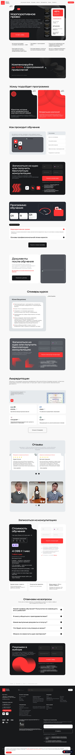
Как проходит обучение (25, 2)
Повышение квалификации (38, 698)
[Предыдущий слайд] (36, 474)
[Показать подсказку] (47, 9)
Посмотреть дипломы (21, 277)
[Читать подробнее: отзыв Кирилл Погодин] (17, 468)
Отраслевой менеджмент (24, 711)
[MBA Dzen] (7, 713)
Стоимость (54, 2)
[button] (55, 167)
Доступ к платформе (53, 137)
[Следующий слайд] (39, 474)
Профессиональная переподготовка (37, 697)
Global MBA (21, 700)
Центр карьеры (63, 700)
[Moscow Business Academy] (5, 2)
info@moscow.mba (6, 699)
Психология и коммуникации (25, 710)
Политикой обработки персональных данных (33, 749)
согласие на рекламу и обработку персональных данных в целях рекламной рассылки (51, 190)
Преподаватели (44, 2)
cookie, (28, 748)
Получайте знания (53, 141)
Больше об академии (37, 430)
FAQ (47, 709)
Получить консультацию (52, 178)
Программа (33, 2)
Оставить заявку (20, 34)
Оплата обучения (63, 701)
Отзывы (49, 2)
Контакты (62, 696)
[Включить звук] (26, 502)
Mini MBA (21, 699)
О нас (47, 696)
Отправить (58, 731)
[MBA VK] (3, 713)
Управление (21, 706)
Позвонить (71, 2)
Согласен (8, 752)
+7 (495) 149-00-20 (6, 707)
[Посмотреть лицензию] (12, 400)
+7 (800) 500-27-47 (6, 704)
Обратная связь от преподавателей (56, 148)
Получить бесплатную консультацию (50, 354)
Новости (62, 697)
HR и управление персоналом (25, 715)
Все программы (22, 696)
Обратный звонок (6, 710)
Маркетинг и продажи (23, 714)
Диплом (38, 2)
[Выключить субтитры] (23, 502)
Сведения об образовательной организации (52, 698)
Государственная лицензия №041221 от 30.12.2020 (29, 720)
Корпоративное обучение (38, 701)
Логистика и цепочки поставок (39, 706)
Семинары (35, 702)
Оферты (55, 555)
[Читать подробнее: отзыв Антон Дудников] (43, 468)
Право (20, 709)
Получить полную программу (37, 244)
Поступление (51, 133)
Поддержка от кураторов (54, 152)
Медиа (47, 706)
